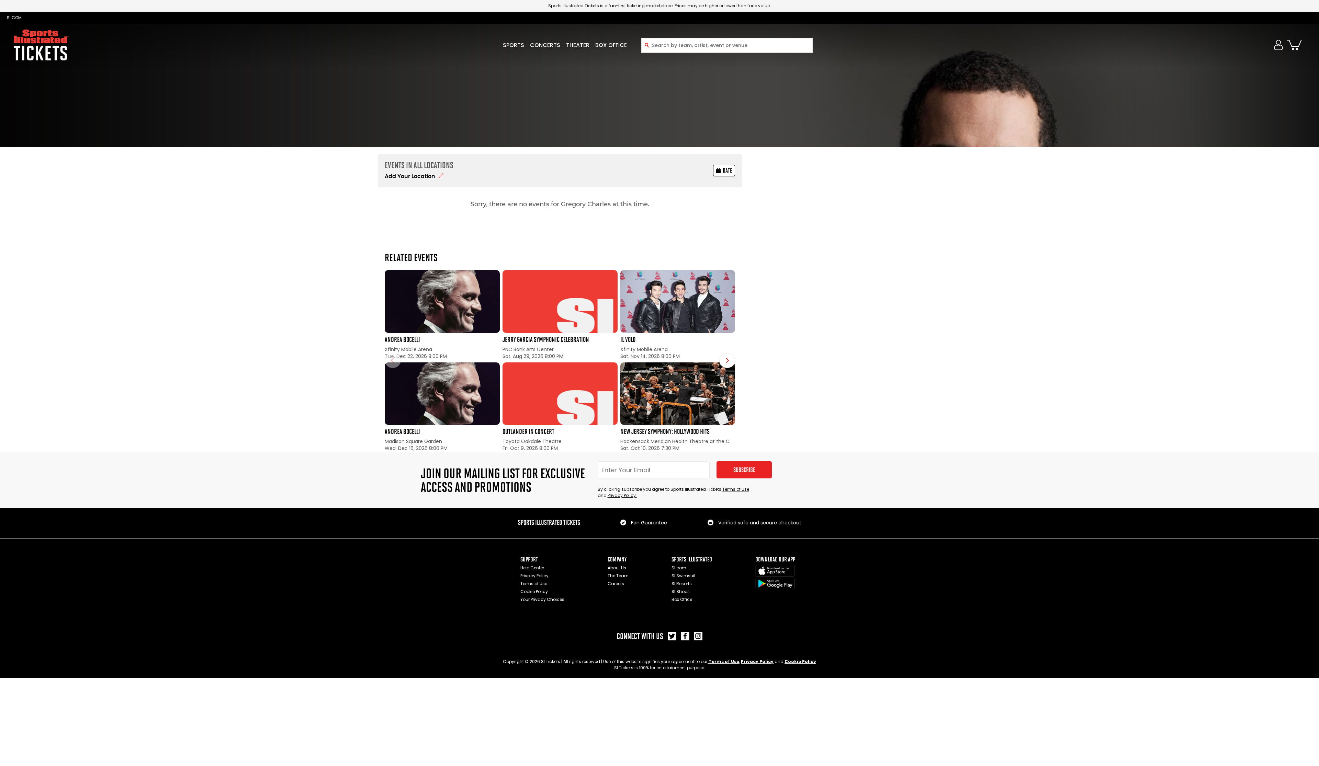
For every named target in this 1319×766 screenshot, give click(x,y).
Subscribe (744, 469)
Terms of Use (735, 489)
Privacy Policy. (622, 495)
